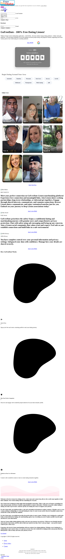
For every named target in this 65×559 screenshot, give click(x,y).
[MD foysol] (12, 109)
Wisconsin (28, 78)
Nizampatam (28, 82)
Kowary (48, 78)
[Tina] (53, 109)
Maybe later (32, 293)
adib (49, 82)
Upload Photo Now (33, 290)
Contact (6, 546)
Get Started (3, 533)
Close (7, 556)
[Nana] (12, 139)
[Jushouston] (32, 168)
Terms (5, 540)
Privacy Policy (7, 543)
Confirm (8, 28)
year (6, 16)
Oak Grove (38, 78)
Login (4, 8)
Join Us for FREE (32, 211)
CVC (17, 18)
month (5, 15)
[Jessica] (32, 139)
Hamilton (18, 78)
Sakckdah (9, 78)
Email (17, 26)
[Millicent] (12, 168)
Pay (7, 20)
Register (5, 9)
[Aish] (32, 109)
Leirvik (56, 78)
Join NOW (30, 42)
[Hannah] (53, 139)
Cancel (2, 20)
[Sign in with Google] (38, 43)
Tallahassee (17, 82)
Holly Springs (39, 82)
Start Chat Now (32, 185)
